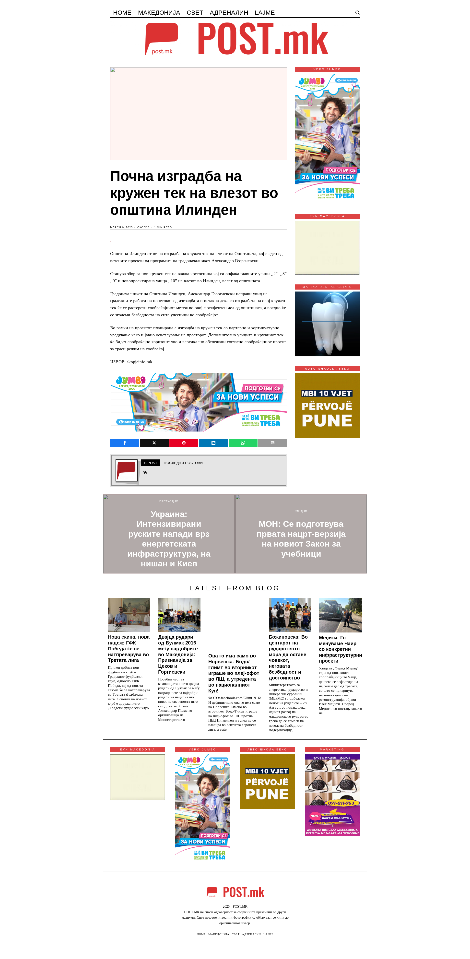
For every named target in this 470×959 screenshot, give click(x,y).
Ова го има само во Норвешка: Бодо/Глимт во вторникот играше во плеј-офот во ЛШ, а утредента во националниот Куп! (233, 673)
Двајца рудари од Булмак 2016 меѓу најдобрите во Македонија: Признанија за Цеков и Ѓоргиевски (178, 654)
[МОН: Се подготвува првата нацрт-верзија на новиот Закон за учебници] (301, 533)
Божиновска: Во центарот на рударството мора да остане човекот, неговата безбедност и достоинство (288, 657)
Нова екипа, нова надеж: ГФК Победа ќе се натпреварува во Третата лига (129, 648)
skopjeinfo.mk (139, 361)
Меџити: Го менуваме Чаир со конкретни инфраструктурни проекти (340, 649)
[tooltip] (124, 443)
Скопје (143, 227)
